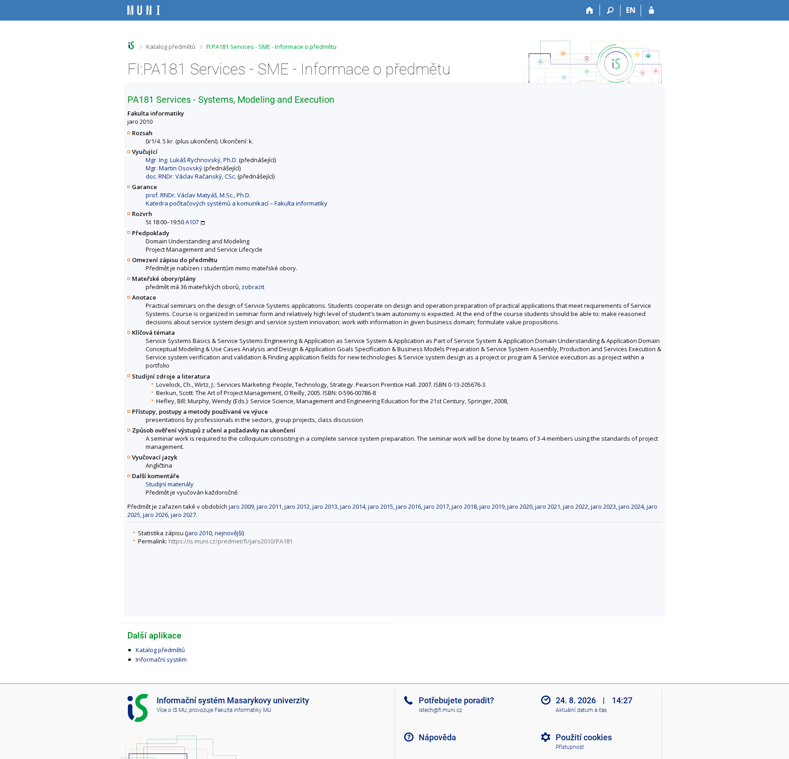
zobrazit (253, 287)
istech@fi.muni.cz (440, 710)
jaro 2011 (269, 506)
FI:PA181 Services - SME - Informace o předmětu (271, 46)
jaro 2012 (297, 506)
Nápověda (437, 737)
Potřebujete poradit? (456, 700)
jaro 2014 (352, 506)
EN (631, 10)
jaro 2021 (547, 506)
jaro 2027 (183, 515)
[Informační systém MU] (131, 45)
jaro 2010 (199, 533)
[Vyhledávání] (610, 10)
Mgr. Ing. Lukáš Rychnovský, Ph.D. (191, 160)
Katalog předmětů (170, 46)
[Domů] (589, 10)
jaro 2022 (575, 506)
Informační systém (161, 659)
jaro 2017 (436, 506)
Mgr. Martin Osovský (174, 168)
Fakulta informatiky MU (243, 710)
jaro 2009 (241, 506)
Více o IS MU (172, 710)
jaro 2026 (155, 515)
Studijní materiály (170, 484)
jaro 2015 (380, 506)
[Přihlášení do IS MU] (651, 10)
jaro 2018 (464, 506)
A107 (192, 222)
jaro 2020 (519, 506)
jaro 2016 (408, 506)
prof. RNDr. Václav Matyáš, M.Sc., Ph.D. (198, 195)
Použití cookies (584, 737)
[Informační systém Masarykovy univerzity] (143, 10)
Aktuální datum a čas (581, 710)
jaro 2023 (603, 506)
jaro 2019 (492, 506)
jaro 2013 (324, 506)
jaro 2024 (631, 506)
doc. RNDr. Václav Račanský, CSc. (191, 176)
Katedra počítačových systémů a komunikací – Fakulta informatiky (236, 203)
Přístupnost (570, 747)
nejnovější (228, 533)
